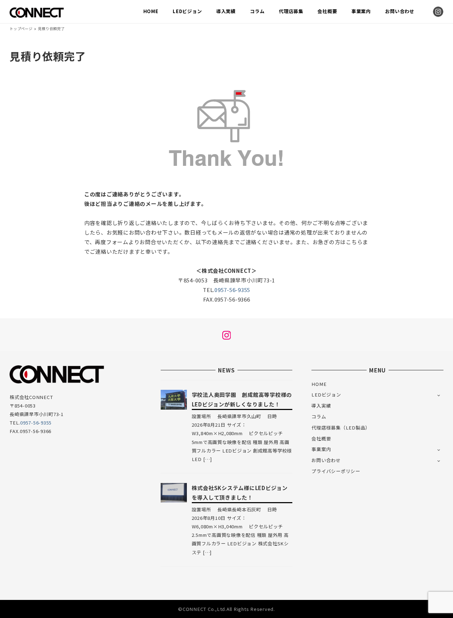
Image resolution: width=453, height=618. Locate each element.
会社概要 (321, 438)
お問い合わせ (326, 460)
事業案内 (321, 449)
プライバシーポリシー (335, 471)
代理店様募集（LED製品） (340, 427)
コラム (318, 416)
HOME (318, 384)
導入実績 (321, 405)
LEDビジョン (326, 394)
